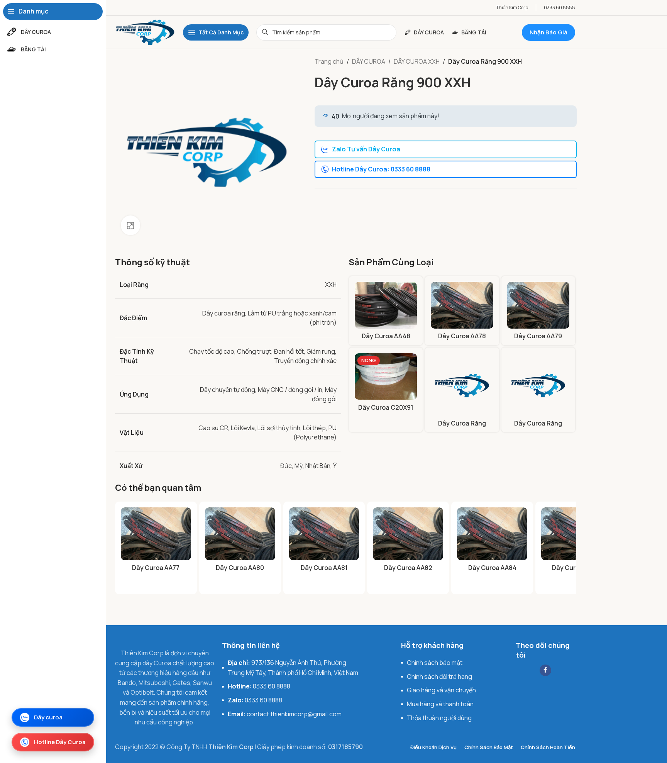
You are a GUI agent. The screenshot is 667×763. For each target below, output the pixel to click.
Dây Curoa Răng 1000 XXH (462, 427)
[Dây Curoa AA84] (492, 533)
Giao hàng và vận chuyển (441, 690)
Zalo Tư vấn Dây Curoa (366, 149)
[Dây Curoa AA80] (240, 533)
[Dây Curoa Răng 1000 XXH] (462, 384)
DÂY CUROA (368, 61)
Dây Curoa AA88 (576, 567)
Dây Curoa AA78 (462, 336)
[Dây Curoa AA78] (462, 305)
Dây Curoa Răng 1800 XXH (538, 427)
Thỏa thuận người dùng (439, 718)
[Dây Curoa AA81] (324, 533)
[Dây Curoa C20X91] (386, 376)
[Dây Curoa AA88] (576, 533)
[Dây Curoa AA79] (538, 305)
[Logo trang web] (145, 31)
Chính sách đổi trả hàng (439, 676)
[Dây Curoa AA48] (386, 305)
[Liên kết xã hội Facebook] (545, 670)
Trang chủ (329, 61)
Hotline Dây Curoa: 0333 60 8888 (381, 169)
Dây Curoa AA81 (324, 567)
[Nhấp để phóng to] (130, 225)
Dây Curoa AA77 (155, 567)
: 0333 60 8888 (259, 686)
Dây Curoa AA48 (386, 336)
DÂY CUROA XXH (417, 61)
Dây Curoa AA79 (538, 336)
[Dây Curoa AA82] (408, 533)
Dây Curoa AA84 (492, 567)
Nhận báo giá (548, 32)
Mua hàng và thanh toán (440, 704)
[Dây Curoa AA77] (156, 533)
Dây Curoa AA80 (240, 567)
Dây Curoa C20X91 (385, 407)
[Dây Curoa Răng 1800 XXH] (538, 384)
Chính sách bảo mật (434, 662)
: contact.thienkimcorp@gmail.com (285, 714)
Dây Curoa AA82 (408, 567)
